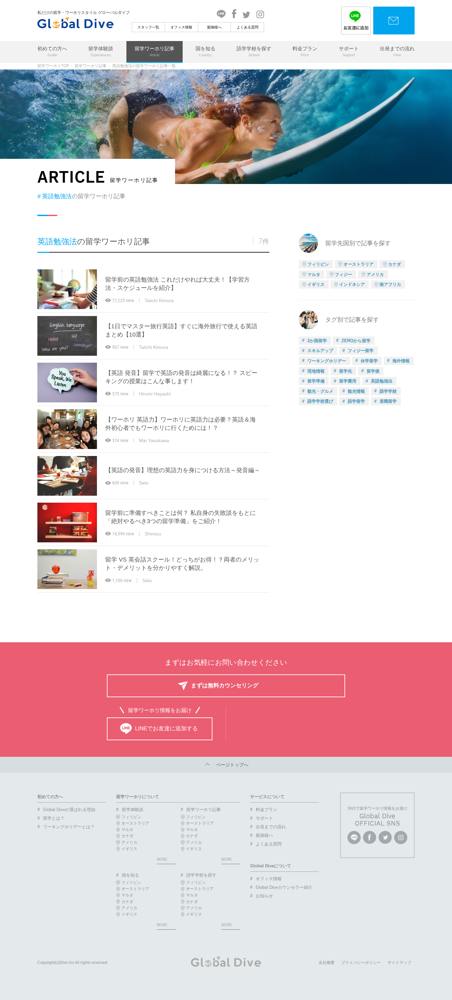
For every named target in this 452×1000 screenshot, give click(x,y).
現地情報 (316, 371)
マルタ (313, 274)
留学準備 (316, 381)
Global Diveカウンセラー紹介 (284, 887)
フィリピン (318, 264)
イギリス (316, 284)
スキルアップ (320, 350)
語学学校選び (320, 401)
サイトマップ (399, 962)
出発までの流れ (397, 51)
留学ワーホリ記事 (154, 51)
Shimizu (153, 533)
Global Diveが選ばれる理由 (69, 809)
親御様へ (214, 27)
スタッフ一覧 (148, 27)
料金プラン (305, 51)
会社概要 (327, 962)
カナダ (394, 264)
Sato (144, 482)
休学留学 (369, 360)
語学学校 (388, 391)
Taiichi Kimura (159, 300)
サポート (349, 51)
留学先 (345, 371)
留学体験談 (100, 51)
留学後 (373, 371)
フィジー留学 (361, 350)
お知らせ (264, 895)
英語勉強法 (381, 381)
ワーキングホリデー (326, 360)
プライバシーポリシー (361, 962)
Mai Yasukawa (154, 440)
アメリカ (375, 274)
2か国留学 (317, 340)
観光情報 (356, 391)
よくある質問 (247, 27)
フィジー (343, 274)
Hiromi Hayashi (155, 393)
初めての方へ (52, 51)
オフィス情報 (181, 27)
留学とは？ (54, 818)
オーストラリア (358, 264)
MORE (162, 859)
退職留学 (388, 401)
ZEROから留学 (356, 340)
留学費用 (347, 381)
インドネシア (352, 284)
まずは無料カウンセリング (224, 685)
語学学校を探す (254, 51)
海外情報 (401, 360)
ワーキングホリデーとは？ (69, 826)
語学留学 (356, 401)
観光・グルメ (320, 391)
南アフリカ (390, 284)
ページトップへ (230, 764)
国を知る (205, 51)
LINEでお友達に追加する (166, 728)
